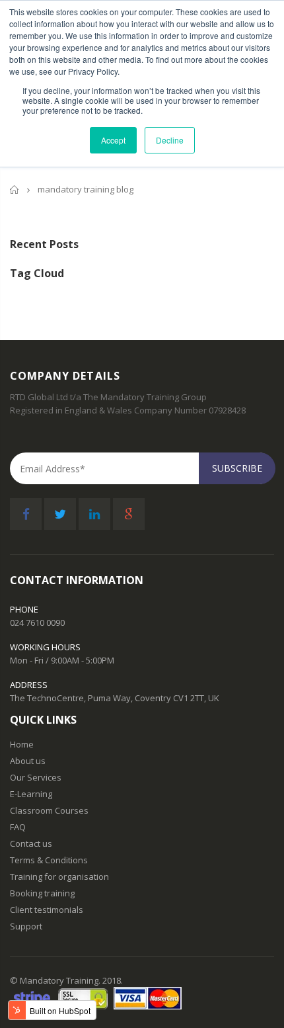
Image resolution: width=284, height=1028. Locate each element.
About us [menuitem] (28, 761)
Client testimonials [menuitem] (46, 910)
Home (15, 189)
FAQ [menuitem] (18, 827)
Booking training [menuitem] (42, 893)
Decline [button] (170, 140)
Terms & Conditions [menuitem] (49, 860)
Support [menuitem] (26, 926)
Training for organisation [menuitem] (59, 877)
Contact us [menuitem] (31, 843)
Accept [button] (113, 140)
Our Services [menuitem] (35, 777)
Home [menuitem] (22, 744)
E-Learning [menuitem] (31, 794)
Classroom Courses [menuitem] (49, 810)
